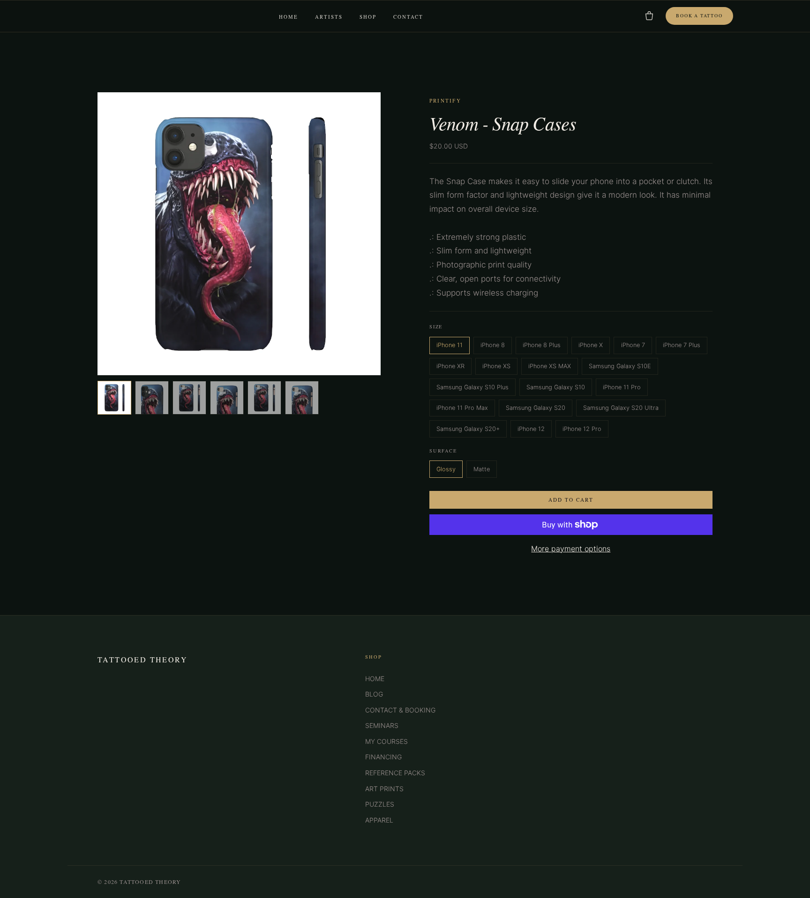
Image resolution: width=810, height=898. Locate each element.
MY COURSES (386, 741)
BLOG (374, 694)
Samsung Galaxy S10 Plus (472, 387)
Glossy (446, 469)
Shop (368, 17)
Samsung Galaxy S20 (535, 407)
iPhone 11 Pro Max (462, 407)
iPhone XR (450, 366)
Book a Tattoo (699, 16)
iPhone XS (496, 366)
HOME (374, 679)
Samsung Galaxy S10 (555, 387)
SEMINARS (381, 725)
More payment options (570, 548)
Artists (329, 17)
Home (288, 17)
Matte (481, 469)
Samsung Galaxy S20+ (468, 428)
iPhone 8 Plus (542, 345)
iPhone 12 (531, 428)
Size (436, 326)
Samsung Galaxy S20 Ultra (621, 407)
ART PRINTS (384, 789)
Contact (408, 17)
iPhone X (590, 345)
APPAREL (379, 820)
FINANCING (383, 757)
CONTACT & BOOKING (400, 710)
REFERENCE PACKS (395, 773)
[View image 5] (264, 398)
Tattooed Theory (143, 659)
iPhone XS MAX (549, 366)
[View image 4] (227, 398)
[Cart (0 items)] (649, 16)
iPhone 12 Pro (581, 428)
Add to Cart (570, 499)
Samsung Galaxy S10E (620, 366)
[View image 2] (152, 398)
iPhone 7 (633, 345)
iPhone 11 (449, 345)
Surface (443, 450)
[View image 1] (114, 398)
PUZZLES (379, 804)
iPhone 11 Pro (622, 387)
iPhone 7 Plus (681, 345)
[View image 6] (302, 398)
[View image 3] (189, 398)
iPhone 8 (492, 345)
